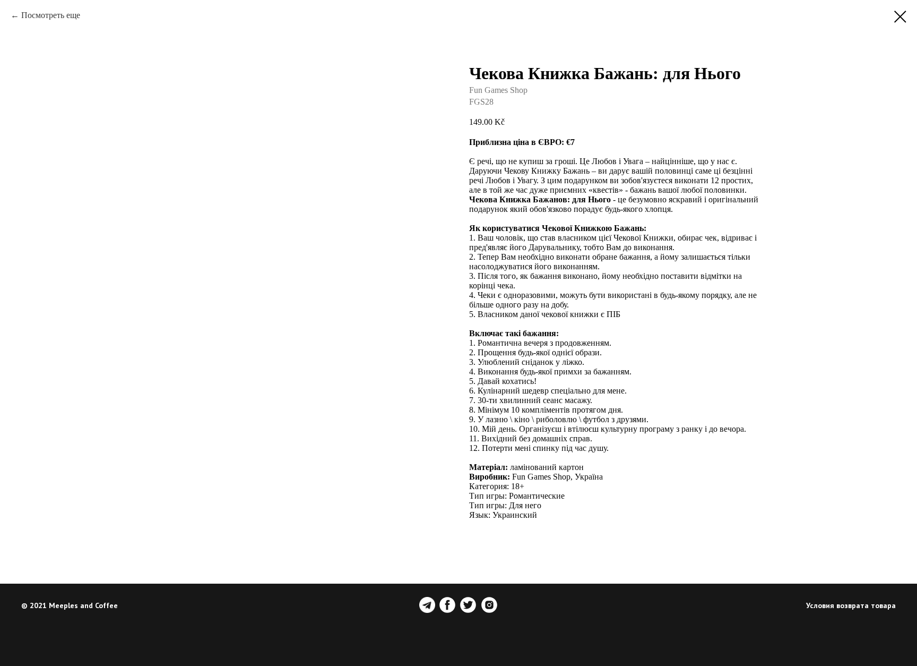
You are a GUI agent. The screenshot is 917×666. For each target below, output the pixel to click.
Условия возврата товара (851, 605)
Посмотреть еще (50, 15)
